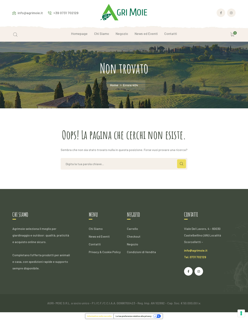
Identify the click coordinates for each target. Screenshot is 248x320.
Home (114, 85)
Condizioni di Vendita (141, 252)
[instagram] (199, 271)
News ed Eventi (99, 236)
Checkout (133, 236)
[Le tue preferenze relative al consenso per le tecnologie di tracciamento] (241, 313)
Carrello (132, 228)
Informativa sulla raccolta (99, 316)
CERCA (181, 163)
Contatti (95, 244)
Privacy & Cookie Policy (105, 252)
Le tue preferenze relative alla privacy (134, 316)
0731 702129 (198, 257)
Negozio (132, 244)
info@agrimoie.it (196, 250)
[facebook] (188, 271)
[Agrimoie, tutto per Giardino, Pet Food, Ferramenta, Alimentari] (124, 12)
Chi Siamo (96, 228)
